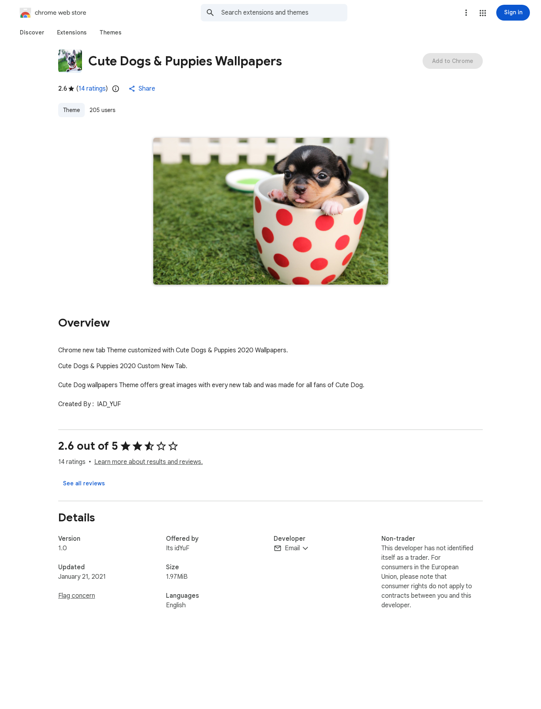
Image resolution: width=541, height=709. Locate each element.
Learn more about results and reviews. (148, 462)
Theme (71, 110)
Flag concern (76, 596)
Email (292, 548)
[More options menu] (466, 13)
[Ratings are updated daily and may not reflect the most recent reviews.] (116, 89)
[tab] (32, 32)
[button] (483, 13)
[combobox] (284, 12)
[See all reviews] (84, 483)
